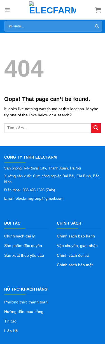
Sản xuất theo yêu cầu (24, 255)
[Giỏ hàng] (98, 10)
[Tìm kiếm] (97, 26)
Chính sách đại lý (19, 236)
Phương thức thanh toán (26, 302)
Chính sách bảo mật (75, 265)
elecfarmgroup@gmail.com (40, 198)
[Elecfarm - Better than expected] (52, 10)
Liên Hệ (11, 331)
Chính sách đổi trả (73, 255)
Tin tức (10, 321)
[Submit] (96, 128)
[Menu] (7, 9)
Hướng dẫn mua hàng (23, 311)
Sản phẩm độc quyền (23, 245)
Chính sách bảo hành (76, 236)
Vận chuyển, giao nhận (77, 245)
